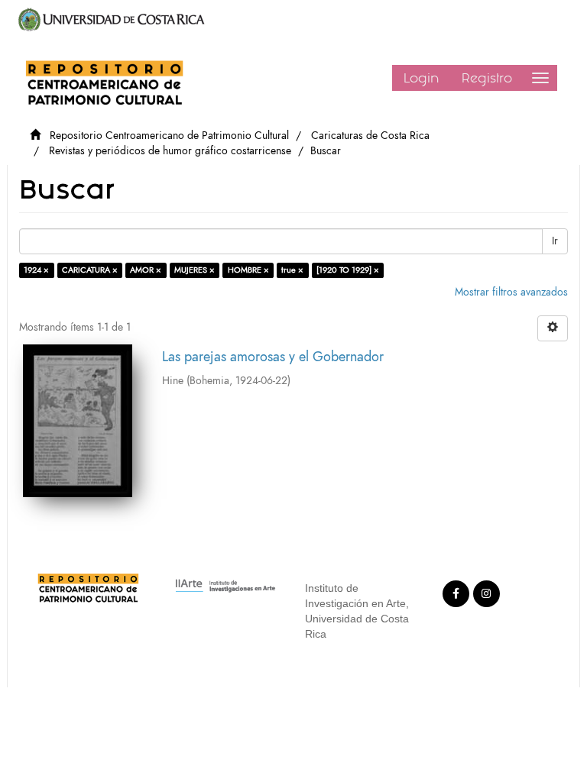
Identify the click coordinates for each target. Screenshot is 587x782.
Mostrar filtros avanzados (511, 292)
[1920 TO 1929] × (347, 270)
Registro (487, 77)
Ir (555, 241)
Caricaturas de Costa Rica (370, 135)
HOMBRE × (248, 270)
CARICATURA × (90, 270)
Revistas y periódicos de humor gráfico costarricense (170, 151)
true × (292, 270)
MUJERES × (194, 270)
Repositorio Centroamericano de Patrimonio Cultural (169, 135)
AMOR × (145, 270)
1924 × (36, 270)
